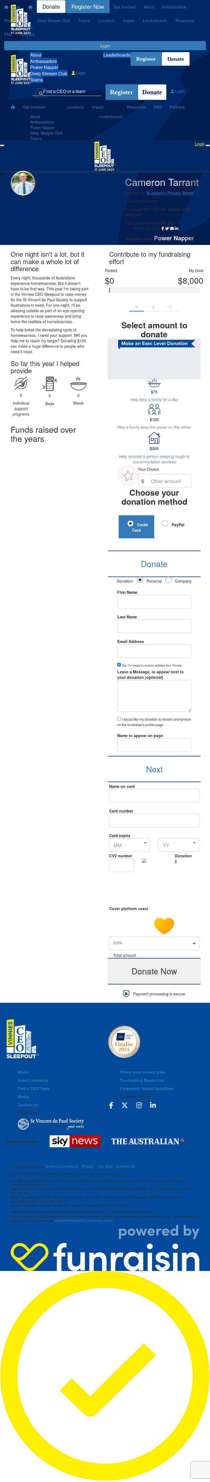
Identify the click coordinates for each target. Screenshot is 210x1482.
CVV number (120, 855)
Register (146, 59)
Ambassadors (43, 61)
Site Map (105, 1166)
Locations (80, 45)
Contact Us (28, 1104)
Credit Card (140, 527)
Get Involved (34, 45)
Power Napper (44, 67)
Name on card (122, 786)
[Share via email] (172, 228)
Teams (36, 80)
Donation (183, 855)
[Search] (41, 93)
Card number (121, 811)
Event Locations (33, 1080)
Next (154, 769)
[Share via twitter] (167, 228)
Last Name (127, 616)
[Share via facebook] (163, 228)
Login (80, 72)
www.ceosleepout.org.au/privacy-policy (84, 1220)
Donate (175, 59)
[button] (154, 943)
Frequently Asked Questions (147, 1088)
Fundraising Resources (142, 1080)
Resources (144, 45)
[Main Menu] (2, 145)
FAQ (165, 45)
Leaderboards (116, 55)
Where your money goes (142, 1072)
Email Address (130, 641)
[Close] (208, 145)
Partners (184, 45)
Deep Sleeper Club (49, 73)
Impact (102, 45)
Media (23, 1096)
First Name (127, 592)
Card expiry (119, 835)
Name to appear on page (140, 735)
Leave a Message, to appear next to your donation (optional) (150, 674)
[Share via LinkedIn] (176, 228)
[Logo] (22, 19)
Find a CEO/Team (33, 1088)
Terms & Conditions (61, 1166)
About (36, 55)
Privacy (87, 1166)
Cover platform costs (129, 908)
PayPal (177, 524)
